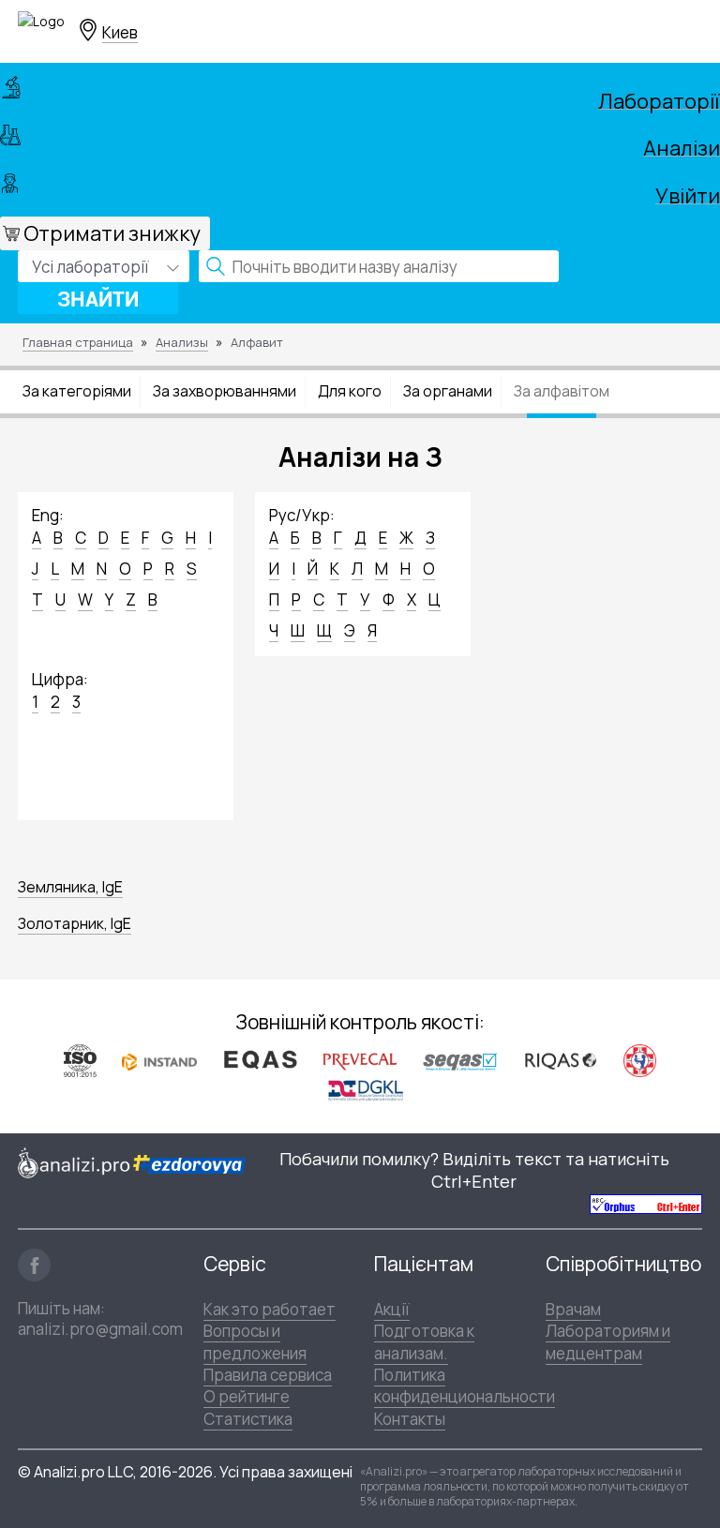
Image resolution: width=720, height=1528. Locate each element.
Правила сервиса (267, 1375)
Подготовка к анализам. (424, 1341)
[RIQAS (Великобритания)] (560, 1060)
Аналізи (681, 145)
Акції (392, 1309)
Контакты (409, 1419)
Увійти (687, 193)
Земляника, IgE (70, 886)
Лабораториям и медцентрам (608, 1341)
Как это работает (269, 1309)
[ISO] (80, 1059)
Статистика (247, 1419)
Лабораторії (659, 98)
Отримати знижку (112, 233)
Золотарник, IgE (74, 923)
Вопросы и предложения (255, 1341)
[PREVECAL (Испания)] (360, 1060)
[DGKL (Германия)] (365, 1089)
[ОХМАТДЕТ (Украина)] (639, 1059)
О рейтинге (246, 1396)
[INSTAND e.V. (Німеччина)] (159, 1060)
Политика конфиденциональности (464, 1385)
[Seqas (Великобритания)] (460, 1060)
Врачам (573, 1309)
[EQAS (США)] (259, 1059)
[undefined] (646, 1203)
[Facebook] (34, 1265)
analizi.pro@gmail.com (100, 1329)
